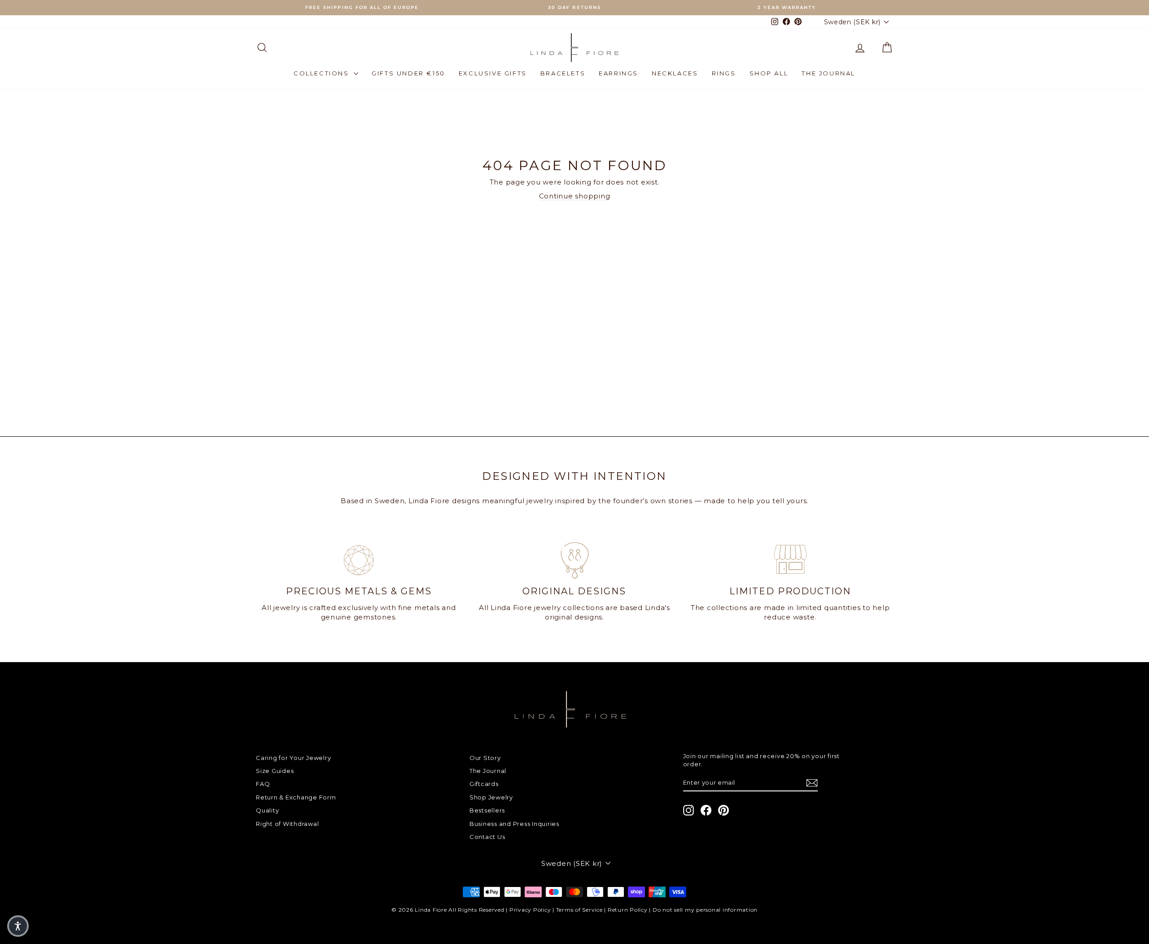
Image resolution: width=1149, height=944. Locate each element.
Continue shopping (574, 196)
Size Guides (275, 770)
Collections (322, 73)
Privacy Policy (530, 909)
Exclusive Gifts (493, 73)
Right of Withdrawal (287, 823)
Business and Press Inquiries (514, 823)
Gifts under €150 (408, 73)
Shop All (769, 73)
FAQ (263, 783)
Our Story (485, 757)
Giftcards (484, 783)
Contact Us (487, 836)
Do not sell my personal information (705, 909)
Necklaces (675, 73)
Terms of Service (579, 909)
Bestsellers (487, 810)
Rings (724, 73)
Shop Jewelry (491, 797)
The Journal (828, 73)
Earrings (618, 73)
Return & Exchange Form (296, 797)
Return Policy (628, 909)
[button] (18, 926)
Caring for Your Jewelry (293, 757)
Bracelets (562, 73)
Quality (267, 810)
